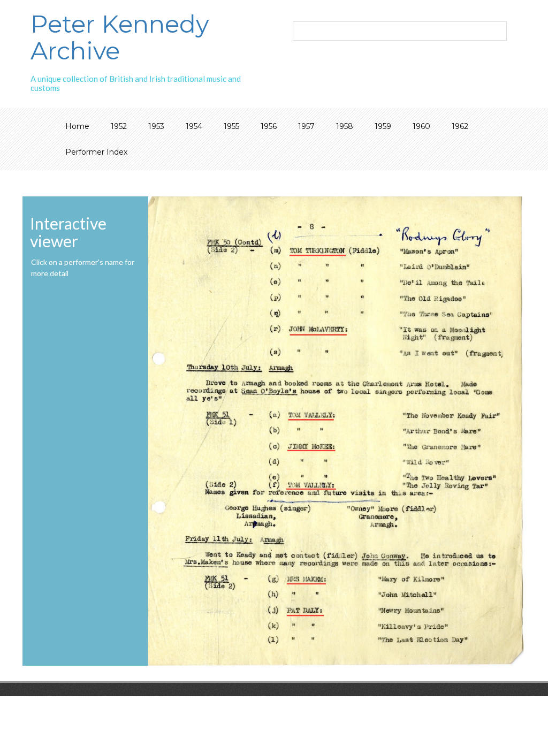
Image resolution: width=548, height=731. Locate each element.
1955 (231, 126)
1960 (421, 126)
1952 (119, 126)
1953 (156, 126)
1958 (344, 126)
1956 (269, 126)
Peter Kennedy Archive (120, 37)
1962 (460, 126)
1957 (306, 126)
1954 (194, 126)
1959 (383, 126)
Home (77, 126)
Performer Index (96, 152)
